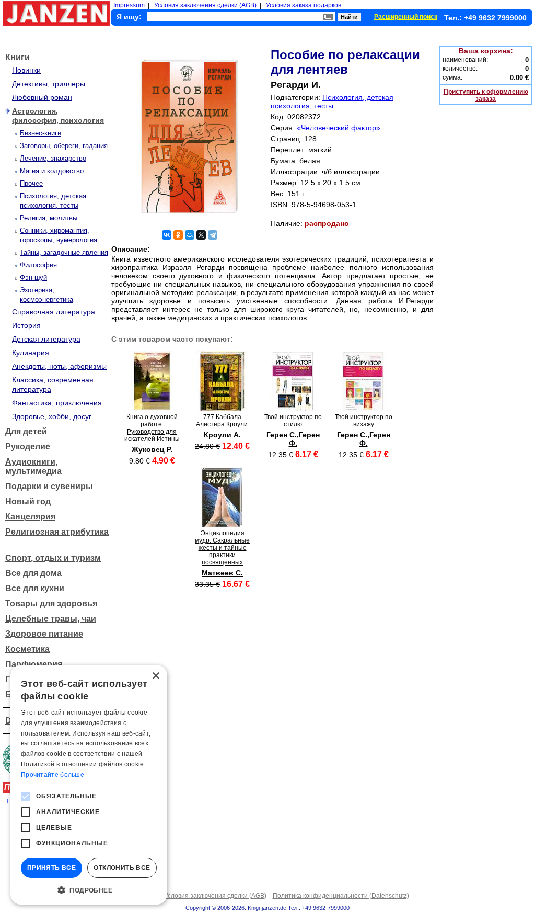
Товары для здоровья (51, 603)
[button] (89, 889)
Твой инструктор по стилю (293, 420)
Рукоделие (27, 446)
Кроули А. (222, 435)
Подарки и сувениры (49, 486)
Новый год (28, 501)
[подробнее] (152, 408)
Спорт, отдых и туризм (53, 557)
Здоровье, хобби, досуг (51, 416)
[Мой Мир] (189, 235)
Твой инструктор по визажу (363, 420)
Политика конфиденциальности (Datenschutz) (341, 895)
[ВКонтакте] (166, 235)
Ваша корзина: (486, 51)
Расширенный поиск (405, 16)
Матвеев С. (222, 573)
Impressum (129, 5)
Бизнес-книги (40, 133)
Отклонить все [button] (122, 868)
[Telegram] (212, 235)
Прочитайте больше (52, 774)
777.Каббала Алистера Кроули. (222, 420)
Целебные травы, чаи (50, 618)
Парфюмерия (33, 664)
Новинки (26, 70)
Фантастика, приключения (57, 403)
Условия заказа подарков (303, 5)
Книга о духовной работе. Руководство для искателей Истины (152, 428)
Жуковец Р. (152, 449)
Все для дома (33, 573)
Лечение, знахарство (53, 158)
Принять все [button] (51, 868)
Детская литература (46, 339)
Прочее (31, 183)
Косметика (27, 649)
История (26, 325)
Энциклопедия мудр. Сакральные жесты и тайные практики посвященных (222, 547)
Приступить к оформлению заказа (486, 95)
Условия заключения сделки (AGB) (205, 5)
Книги (17, 57)
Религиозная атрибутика (57, 531)
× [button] (155, 676)
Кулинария (30, 352)
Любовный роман (42, 97)
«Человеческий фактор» (338, 127)
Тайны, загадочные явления (64, 252)
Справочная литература (53, 312)
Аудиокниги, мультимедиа (33, 466)
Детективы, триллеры (48, 84)
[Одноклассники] (178, 235)
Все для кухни (34, 588)
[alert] (88, 785)
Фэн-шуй (33, 277)
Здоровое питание (44, 633)
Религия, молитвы (48, 218)
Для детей (26, 431)
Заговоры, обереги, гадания (64, 146)
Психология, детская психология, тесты (332, 101)
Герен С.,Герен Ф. (293, 439)
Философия (38, 265)
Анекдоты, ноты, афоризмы (59, 366)
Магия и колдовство (52, 171)
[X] (201, 235)
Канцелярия (30, 516)
